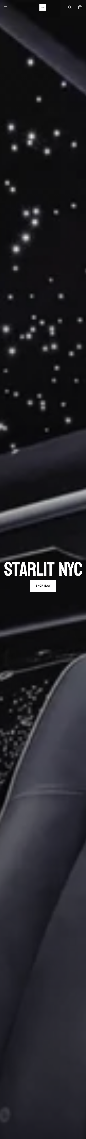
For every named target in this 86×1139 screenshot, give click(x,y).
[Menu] (5, 7)
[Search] (69, 7)
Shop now (43, 585)
